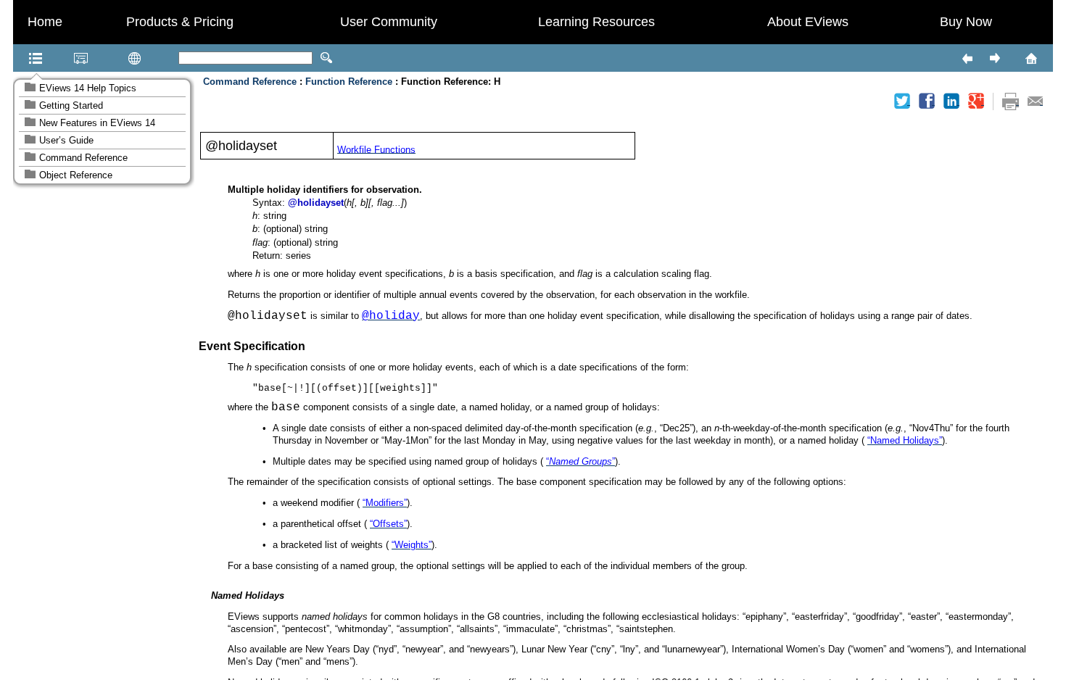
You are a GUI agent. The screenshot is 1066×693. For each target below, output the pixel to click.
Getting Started (71, 105)
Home (45, 21)
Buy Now (966, 21)
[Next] (994, 58)
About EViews (807, 21)
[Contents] (17, 58)
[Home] (1012, 58)
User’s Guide (66, 140)
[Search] (326, 58)
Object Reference (75, 175)
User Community (388, 21)
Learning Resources (596, 21)
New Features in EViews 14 (97, 122)
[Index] (62, 58)
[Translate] (111, 58)
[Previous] (966, 58)
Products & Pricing (180, 21)
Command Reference (83, 157)
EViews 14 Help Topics (87, 88)
